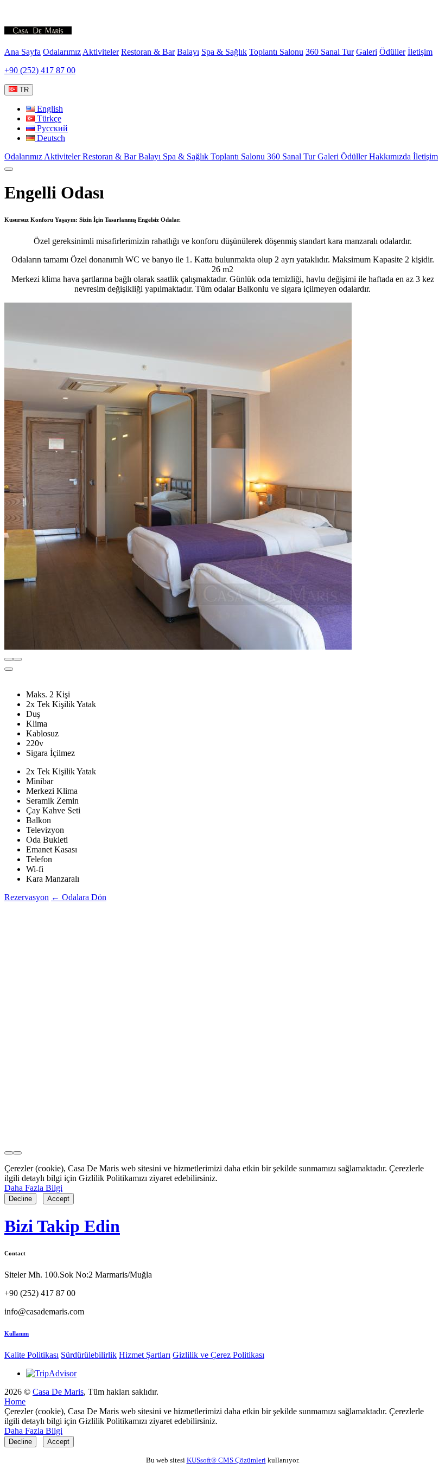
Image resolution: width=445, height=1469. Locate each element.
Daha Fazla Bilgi (33, 1187)
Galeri (366, 51)
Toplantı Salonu (276, 51)
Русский (51, 128)
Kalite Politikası (31, 1354)
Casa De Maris (58, 1391)
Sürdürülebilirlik (89, 1354)
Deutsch (50, 138)
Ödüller (392, 51)
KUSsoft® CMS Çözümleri (226, 1460)
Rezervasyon (26, 897)
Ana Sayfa (22, 51)
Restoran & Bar (148, 51)
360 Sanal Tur (330, 51)
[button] (8, 669)
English (49, 108)
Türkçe (48, 118)
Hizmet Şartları (144, 1354)
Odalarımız (62, 51)
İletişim (420, 51)
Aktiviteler (100, 51)
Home (15, 1401)
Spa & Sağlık (224, 51)
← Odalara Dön (78, 897)
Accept (58, 1199)
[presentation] (8, 659)
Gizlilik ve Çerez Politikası (218, 1354)
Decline (20, 1199)
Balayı (188, 51)
